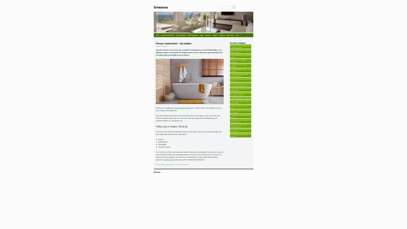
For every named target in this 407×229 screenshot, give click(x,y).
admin (165, 46)
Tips (237, 35)
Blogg (201, 35)
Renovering (230, 35)
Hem (157, 35)
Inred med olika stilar (167, 35)
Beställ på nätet (169, 159)
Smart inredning (181, 35)
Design (215, 35)
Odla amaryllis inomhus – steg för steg (240, 98)
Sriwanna (161, 7)
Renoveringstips (193, 35)
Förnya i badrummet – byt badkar (174, 43)
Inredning (222, 35)
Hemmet (207, 35)
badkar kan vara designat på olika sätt (178, 108)
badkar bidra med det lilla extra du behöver (173, 55)
